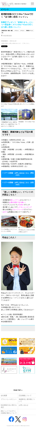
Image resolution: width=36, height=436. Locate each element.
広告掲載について (25, 395)
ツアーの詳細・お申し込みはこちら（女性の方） (19, 183)
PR (2, 32)
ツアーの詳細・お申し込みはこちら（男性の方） (19, 174)
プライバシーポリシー (9, 399)
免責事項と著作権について (27, 400)
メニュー (32, 5)
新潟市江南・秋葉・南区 (7, 30)
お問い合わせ (23, 405)
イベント (17, 30)
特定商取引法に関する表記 (9, 406)
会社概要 (4, 395)
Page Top (17, 390)
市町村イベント (29, 30)
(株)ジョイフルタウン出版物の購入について (9, 412)
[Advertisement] (18, 380)
